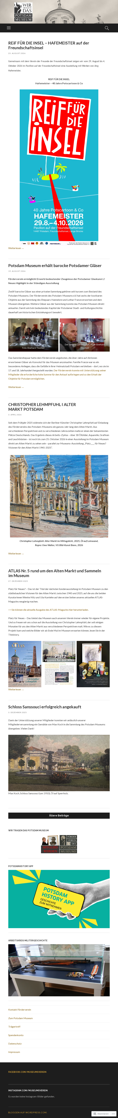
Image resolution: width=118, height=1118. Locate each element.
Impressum (14, 1051)
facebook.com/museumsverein (27, 1072)
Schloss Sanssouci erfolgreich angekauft (44, 706)
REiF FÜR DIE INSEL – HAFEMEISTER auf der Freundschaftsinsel (48, 45)
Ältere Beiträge (59, 815)
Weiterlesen (16, 248)
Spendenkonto (16, 1035)
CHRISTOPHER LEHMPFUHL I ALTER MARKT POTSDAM (42, 407)
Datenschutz (15, 1043)
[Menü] (8, 28)
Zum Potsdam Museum (20, 1018)
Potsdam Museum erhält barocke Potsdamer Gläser (55, 265)
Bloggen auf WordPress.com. (27, 1112)
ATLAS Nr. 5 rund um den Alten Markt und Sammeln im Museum (54, 573)
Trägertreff (14, 1026)
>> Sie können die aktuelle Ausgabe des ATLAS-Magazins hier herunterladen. (48, 609)
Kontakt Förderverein (19, 1009)
